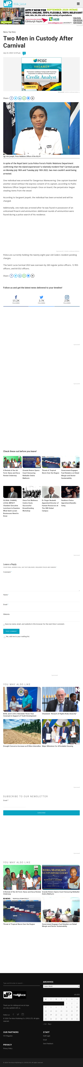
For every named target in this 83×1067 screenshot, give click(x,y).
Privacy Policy (7, 1048)
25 (46, 1019)
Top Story (12, 32)
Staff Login (46, 1036)
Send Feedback (48, 1043)
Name (6, 595)
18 (46, 1015)
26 (51, 1019)
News (5, 32)
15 (67, 1011)
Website (6, 614)
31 (77, 1019)
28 (61, 1019)
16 (72, 1011)
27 (56, 1019)
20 (56, 1015)
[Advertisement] (41, 235)
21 (61, 1015)
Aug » (50, 1024)
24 (77, 1015)
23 (72, 1015)
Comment (7, 572)
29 (67, 1019)
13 (56, 1011)
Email (6, 604)
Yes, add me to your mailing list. (18, 636)
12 (51, 1011)
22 (67, 1015)
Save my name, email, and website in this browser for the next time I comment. (35, 624)
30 (72, 1019)
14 (61, 1011)
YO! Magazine (7, 1036)
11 (46, 1011)
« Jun (45, 1024)
